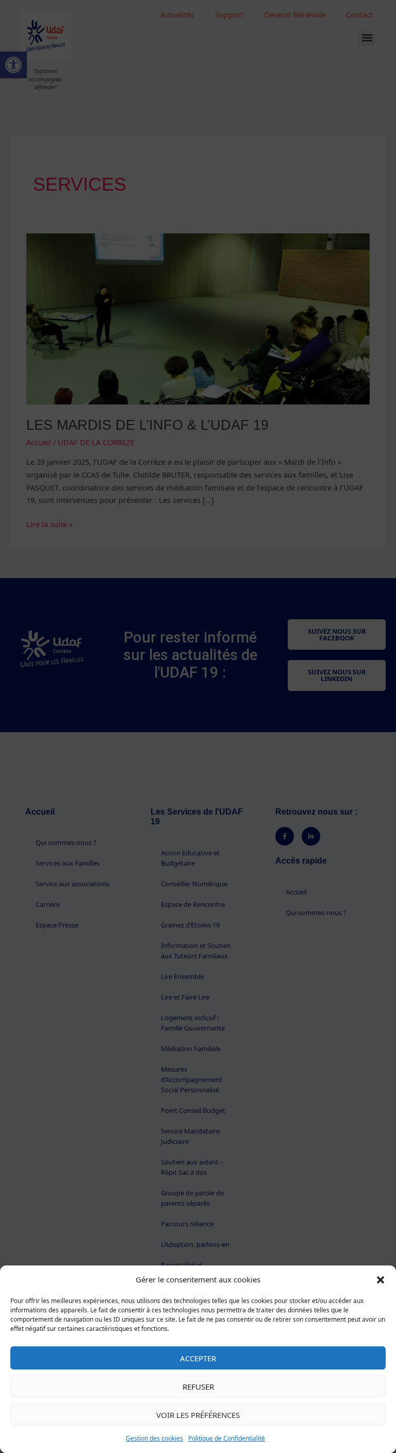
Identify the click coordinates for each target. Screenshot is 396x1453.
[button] (380, 1280)
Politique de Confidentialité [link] (226, 1438)
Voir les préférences (198, 1415)
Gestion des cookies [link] (154, 1438)
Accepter (198, 1358)
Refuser (198, 1386)
